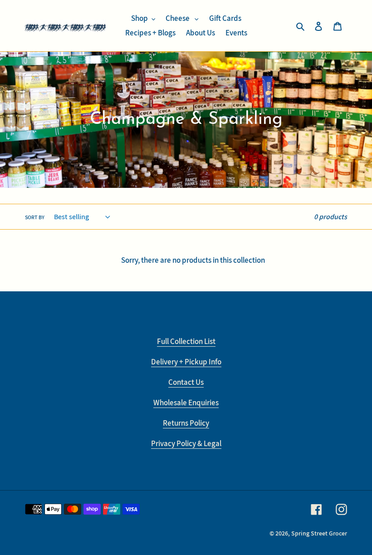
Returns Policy (186, 423)
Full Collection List (186, 341)
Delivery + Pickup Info (186, 362)
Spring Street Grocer (319, 533)
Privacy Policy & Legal (186, 443)
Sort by (34, 217)
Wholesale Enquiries (186, 403)
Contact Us (186, 382)
